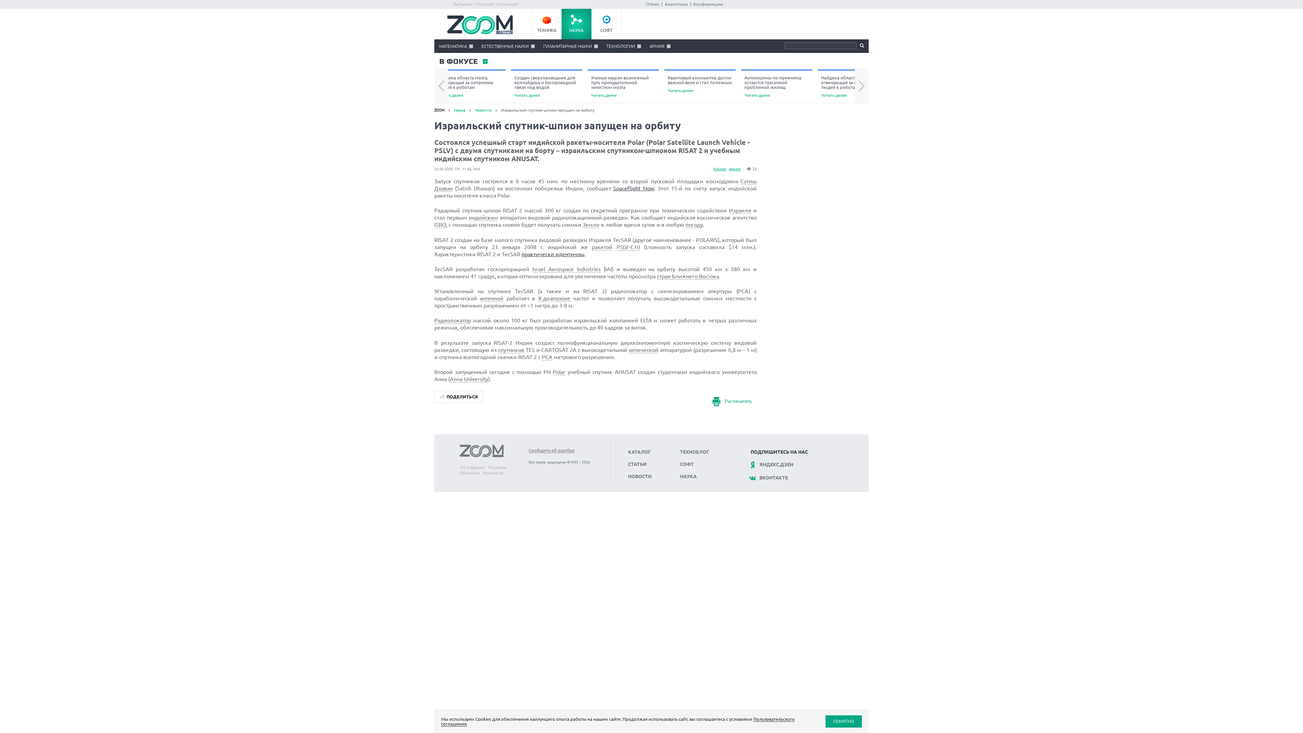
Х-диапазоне (554, 298)
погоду (694, 225)
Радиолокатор (452, 320)
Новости (483, 110)
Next (862, 86)
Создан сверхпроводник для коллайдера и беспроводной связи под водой (545, 86)
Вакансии (470, 472)
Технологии (620, 46)
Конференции (708, 4)
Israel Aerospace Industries (566, 269)
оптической (644, 350)
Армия (656, 46)
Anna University (469, 379)
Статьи (637, 464)
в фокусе (458, 62)
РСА (547, 357)
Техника (546, 30)
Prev (441, 86)
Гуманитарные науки (567, 46)
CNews (652, 4)
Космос (720, 169)
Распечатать (738, 401)
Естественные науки (505, 46)
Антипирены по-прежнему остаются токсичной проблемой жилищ (772, 86)
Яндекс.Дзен (776, 464)
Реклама (497, 467)
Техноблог (694, 452)
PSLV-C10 (628, 247)
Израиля (740, 210)
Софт (606, 30)
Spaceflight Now (633, 188)
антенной (492, 298)
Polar (559, 372)
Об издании (472, 467)
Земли (591, 225)
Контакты (493, 472)
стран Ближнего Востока (688, 276)
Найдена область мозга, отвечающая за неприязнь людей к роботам (465, 86)
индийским (483, 217)
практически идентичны (553, 254)
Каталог (639, 452)
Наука (576, 30)
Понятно (843, 721)
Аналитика (676, 4)
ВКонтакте (773, 478)
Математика (453, 46)
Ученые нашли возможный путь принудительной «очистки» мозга (620, 86)
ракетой (602, 247)
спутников (511, 350)
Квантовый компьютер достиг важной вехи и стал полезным (700, 84)
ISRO (440, 225)
